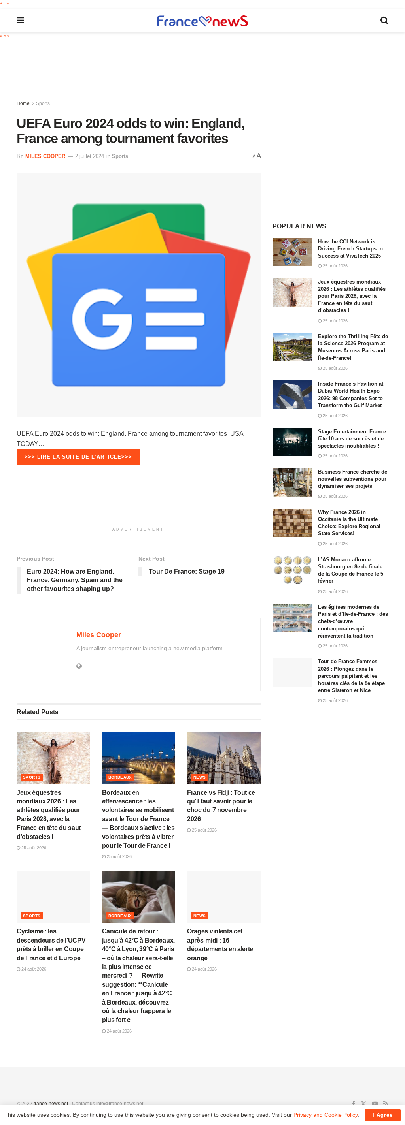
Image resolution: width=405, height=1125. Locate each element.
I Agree (383, 1115)
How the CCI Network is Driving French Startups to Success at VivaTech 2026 (350, 249)
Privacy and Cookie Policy (325, 1115)
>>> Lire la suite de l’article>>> (78, 457)
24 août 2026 (33, 969)
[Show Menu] (20, 20)
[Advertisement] (208, 71)
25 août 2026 (33, 847)
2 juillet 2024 (89, 156)
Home (23, 103)
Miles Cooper (45, 156)
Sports (43, 103)
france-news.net (51, 1103)
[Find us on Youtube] (375, 1104)
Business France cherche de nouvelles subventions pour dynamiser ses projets (352, 479)
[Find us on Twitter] (363, 1104)
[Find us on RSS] (385, 1104)
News (199, 777)
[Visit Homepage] (202, 21)
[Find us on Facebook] (353, 1104)
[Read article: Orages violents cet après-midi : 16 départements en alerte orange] (224, 897)
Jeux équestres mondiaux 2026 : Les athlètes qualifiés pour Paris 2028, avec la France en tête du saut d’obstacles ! (352, 296)
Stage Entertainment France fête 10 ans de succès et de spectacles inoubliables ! (352, 439)
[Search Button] (384, 20)
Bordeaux (120, 777)
